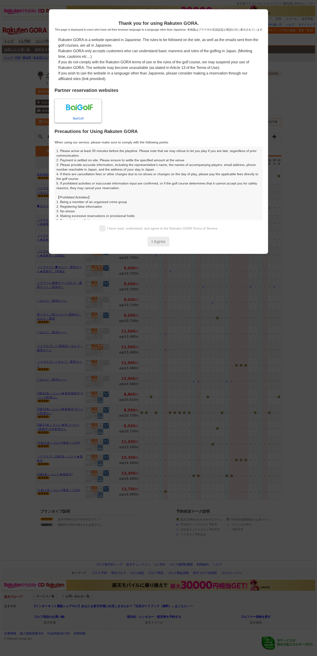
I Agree (158, 241)
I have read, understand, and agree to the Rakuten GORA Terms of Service (162, 228)
